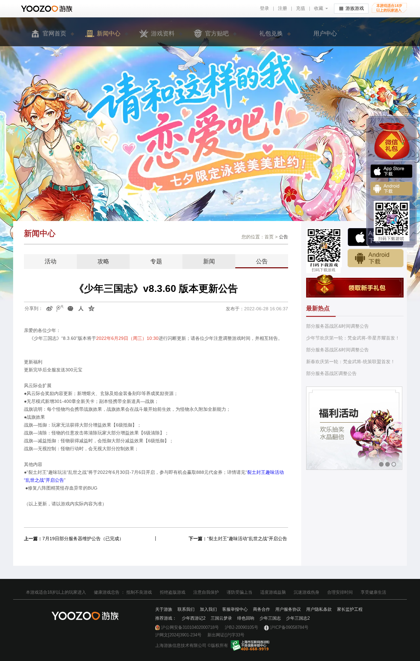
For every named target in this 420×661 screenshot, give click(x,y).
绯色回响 (245, 618)
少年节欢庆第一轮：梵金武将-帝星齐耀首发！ (353, 338)
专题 (156, 261)
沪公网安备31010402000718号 (190, 627)
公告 (262, 261)
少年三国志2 (298, 618)
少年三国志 (270, 618)
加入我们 (208, 609)
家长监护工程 (350, 609)
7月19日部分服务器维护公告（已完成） (83, 538)
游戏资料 (163, 33)
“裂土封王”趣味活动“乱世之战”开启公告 (247, 538)
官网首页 (54, 33)
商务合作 (261, 609)
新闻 (209, 261)
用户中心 (325, 33)
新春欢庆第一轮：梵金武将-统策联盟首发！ (350, 361)
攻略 (103, 261)
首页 (269, 236)
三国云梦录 (221, 618)
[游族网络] (47, 9)
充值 (300, 8)
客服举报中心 (235, 609)
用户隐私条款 (319, 609)
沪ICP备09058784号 (289, 627)
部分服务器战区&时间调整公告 (337, 326)
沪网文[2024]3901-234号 (178, 634)
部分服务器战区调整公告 (331, 373)
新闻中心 (108, 33)
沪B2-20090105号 (241, 627)
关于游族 (163, 609)
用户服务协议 (288, 609)
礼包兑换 (271, 33)
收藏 (318, 8)
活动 (50, 261)
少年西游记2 (193, 618)
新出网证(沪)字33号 (225, 634)
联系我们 (186, 609)
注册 (282, 8)
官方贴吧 (217, 33)
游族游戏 (355, 8)
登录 (264, 8)
